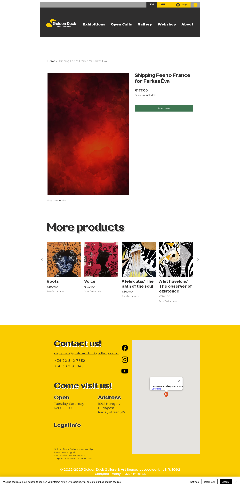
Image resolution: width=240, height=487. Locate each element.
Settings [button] (194, 481)
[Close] (236, 481)
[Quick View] (64, 259)
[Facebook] (125, 348)
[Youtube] (125, 371)
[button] (195, 5)
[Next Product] (198, 259)
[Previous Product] (42, 259)
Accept (225, 481)
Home (51, 61)
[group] (120, 279)
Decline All (209, 481)
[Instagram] (125, 359)
